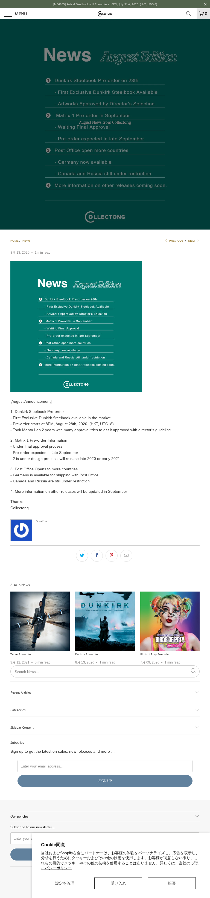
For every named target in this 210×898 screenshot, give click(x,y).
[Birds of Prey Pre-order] (170, 621)
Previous (175, 240)
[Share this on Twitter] (82, 556)
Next (192, 240)
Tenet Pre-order (20, 654)
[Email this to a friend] (126, 556)
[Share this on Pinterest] (112, 556)
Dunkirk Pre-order (86, 654)
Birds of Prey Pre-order (155, 654)
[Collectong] (105, 13)
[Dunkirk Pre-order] (105, 621)
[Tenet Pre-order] (40, 621)
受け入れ (118, 883)
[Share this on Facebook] (97, 556)
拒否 (172, 883)
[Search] (191, 13)
